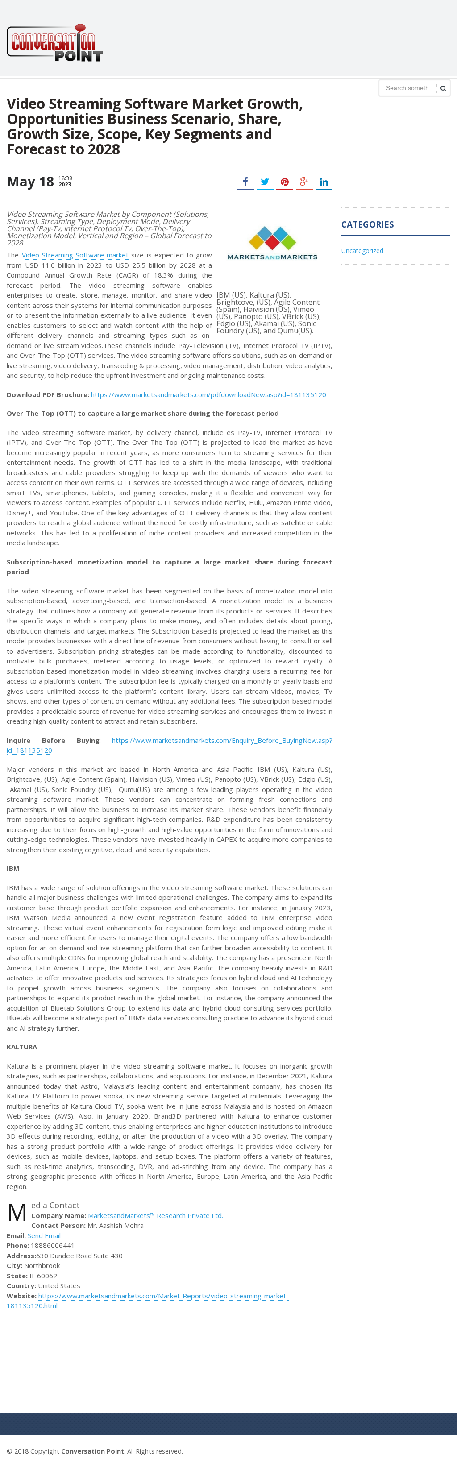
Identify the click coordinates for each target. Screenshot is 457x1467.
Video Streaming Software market (75, 254)
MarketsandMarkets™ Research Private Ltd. (155, 1215)
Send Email (44, 1235)
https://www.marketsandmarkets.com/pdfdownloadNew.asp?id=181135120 (208, 394)
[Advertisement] (287, 42)
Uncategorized (362, 250)
